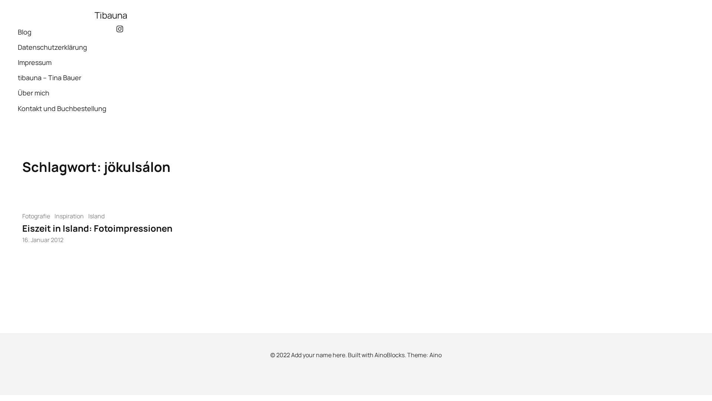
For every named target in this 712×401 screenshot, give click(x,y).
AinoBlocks (390, 355)
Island (96, 216)
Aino (435, 355)
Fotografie (36, 216)
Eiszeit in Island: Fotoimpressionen (97, 228)
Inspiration (69, 216)
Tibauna (111, 15)
